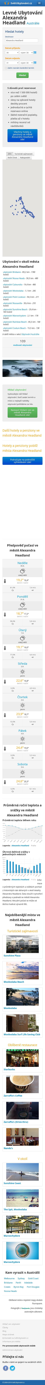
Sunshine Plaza (12, 955)
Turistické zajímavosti (23, 154)
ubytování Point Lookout (14, 297)
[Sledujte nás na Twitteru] (12, 1368)
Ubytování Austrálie (30, 334)
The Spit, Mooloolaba (15, 1209)
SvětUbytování (21, 3)
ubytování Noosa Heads (14, 278)
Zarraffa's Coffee (13, 1095)
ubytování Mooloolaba (13, 291)
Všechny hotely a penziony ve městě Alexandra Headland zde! (22, 135)
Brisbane (8, 1282)
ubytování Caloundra (12, 284)
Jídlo (10, 154)
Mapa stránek (8, 1334)
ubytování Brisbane (12, 272)
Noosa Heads (10, 1291)
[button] (16, 205)
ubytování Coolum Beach (14, 328)
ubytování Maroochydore (14, 315)
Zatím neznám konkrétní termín (21, 68)
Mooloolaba (10, 1008)
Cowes (7, 1286)
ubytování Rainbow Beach (15, 322)
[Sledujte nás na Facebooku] (5, 1368)
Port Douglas (33, 1286)
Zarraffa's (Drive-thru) (16, 1121)
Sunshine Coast (12, 1183)
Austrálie (33, 23)
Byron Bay (19, 1286)
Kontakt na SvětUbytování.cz (16, 1338)
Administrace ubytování (12, 1350)
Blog (4, 1331)
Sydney (21, 1278)
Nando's (8, 1148)
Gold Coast (33, 1278)
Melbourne (9, 1278)
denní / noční (22, 583)
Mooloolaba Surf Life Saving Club (22, 1034)
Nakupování (25, 157)
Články (5, 1327)
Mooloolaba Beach (14, 981)
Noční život (12, 157)
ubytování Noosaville (12, 303)
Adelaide (28, 1282)
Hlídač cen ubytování (11, 1324)
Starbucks (9, 1069)
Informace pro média (11, 1341)
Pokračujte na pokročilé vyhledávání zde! (22, 461)
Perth (18, 1282)
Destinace (9, 36)
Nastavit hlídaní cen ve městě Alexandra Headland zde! (22, 412)
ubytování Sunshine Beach (15, 309)
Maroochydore (12, 1235)
